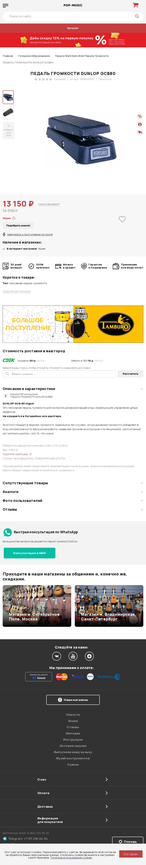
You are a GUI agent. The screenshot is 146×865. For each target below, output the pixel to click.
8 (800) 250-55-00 (38, 833)
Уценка (73, 764)
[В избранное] (122, 224)
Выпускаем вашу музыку (73, 752)
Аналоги (10, 491)
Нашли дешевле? (49, 204)
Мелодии (73, 733)
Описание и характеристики (29, 388)
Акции (73, 721)
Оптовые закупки (73, 746)
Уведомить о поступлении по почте (30, 234)
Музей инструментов (73, 758)
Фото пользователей (22, 500)
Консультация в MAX (29, 553)
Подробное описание (16, 291)
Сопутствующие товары (25, 483)
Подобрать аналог (18, 225)
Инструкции (73, 740)
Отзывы (10, 509)
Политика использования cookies (71, 857)
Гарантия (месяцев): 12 (17, 454)
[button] (5, 606)
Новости (73, 715)
